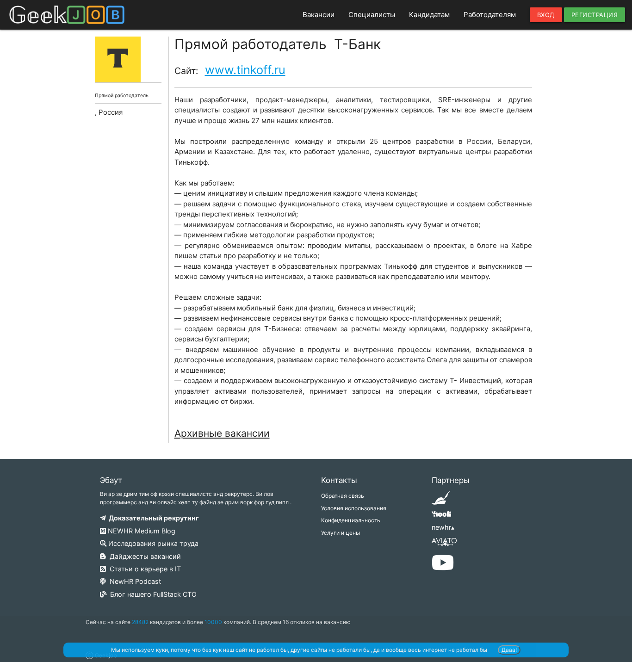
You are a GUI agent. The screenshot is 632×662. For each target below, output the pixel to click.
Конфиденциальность (350, 520)
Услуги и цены (340, 532)
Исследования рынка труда (152, 543)
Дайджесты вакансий (143, 556)
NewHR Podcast (133, 581)
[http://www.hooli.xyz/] (441, 517)
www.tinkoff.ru (245, 69)
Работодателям (490, 14)
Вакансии (319, 14)
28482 (140, 622)
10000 (213, 622)
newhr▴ (443, 527)
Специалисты (371, 14)
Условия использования (353, 508)
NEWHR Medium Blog (140, 531)
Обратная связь (342, 495)
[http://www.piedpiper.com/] (441, 501)
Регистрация (594, 15)
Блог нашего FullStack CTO (151, 594)
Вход (546, 15)
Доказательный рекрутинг (152, 518)
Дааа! (509, 649)
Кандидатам (429, 14)
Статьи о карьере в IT (143, 569)
